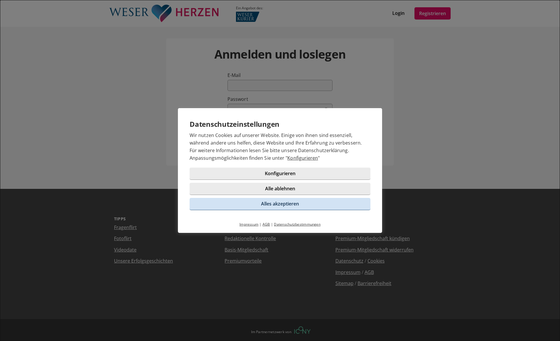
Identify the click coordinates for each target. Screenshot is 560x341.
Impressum (248, 224)
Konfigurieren (302, 158)
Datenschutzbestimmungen (297, 224)
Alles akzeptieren (280, 204)
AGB (266, 224)
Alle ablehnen (280, 188)
